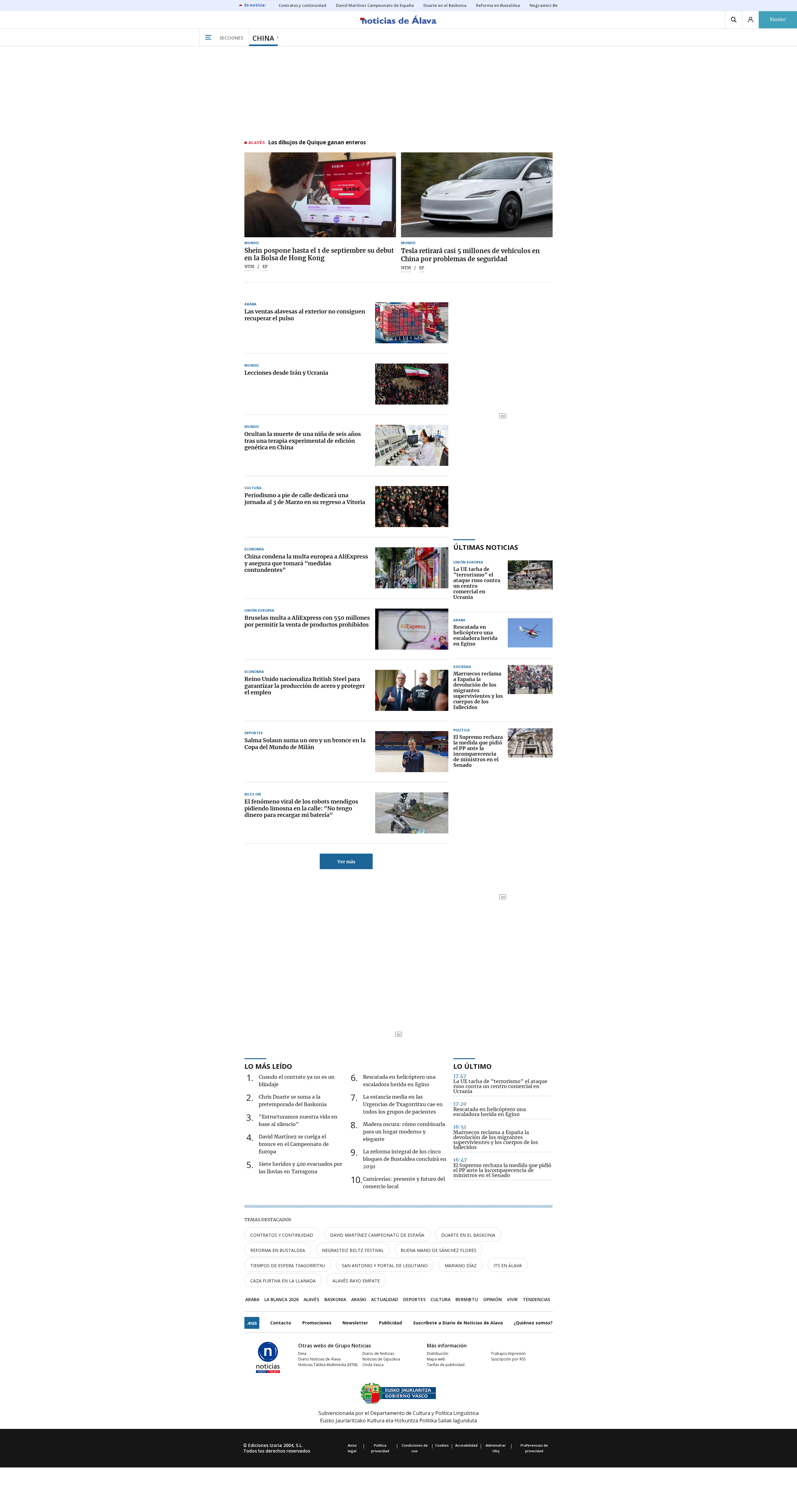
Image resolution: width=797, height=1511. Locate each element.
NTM (249, 266)
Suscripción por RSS (508, 1359)
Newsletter (355, 1323)
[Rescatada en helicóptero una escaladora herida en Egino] (530, 635)
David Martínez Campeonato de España (377, 1235)
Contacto (280, 1323)
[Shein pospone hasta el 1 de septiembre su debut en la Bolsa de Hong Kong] (320, 195)
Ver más (346, 861)
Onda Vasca (373, 1364)
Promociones (317, 1323)
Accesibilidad (466, 1445)
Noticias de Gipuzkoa (381, 1359)
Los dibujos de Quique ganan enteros (317, 143)
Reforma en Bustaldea (277, 1250)
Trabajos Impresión (508, 1353)
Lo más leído (268, 1066)
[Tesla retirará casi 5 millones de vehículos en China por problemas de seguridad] (477, 195)
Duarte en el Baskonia (468, 1235)
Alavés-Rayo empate (356, 1281)
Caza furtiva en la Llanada (283, 1281)
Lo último (472, 1066)
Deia (302, 1353)
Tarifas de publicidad (446, 1364)
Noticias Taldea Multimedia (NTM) (327, 1364)
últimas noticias (485, 547)
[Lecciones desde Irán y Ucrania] (411, 384)
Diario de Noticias (378, 1353)
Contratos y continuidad (281, 1235)
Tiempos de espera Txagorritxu (287, 1265)
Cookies (442, 1445)
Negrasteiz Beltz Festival (353, 1250)
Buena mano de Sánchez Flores (438, 1250)
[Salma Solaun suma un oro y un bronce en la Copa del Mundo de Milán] (411, 751)
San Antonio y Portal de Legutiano (385, 1265)
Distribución (437, 1353)
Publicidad (390, 1323)
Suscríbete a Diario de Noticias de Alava (458, 1323)
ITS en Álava (507, 1265)
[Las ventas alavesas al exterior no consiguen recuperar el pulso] (411, 322)
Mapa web (436, 1359)
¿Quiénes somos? (533, 1323)
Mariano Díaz (461, 1265)
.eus (252, 1322)
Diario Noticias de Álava (319, 1359)
